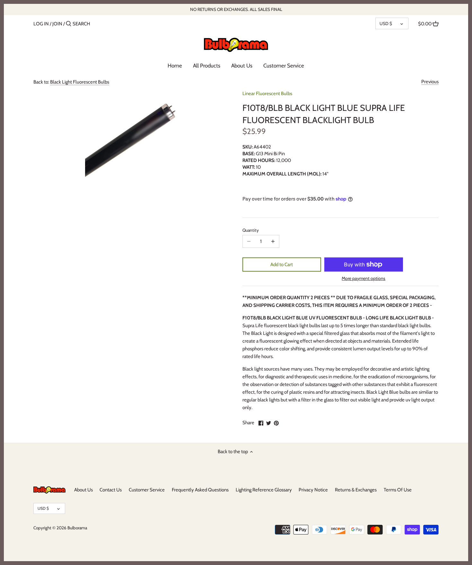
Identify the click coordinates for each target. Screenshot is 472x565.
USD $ (386, 23)
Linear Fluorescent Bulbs (267, 93)
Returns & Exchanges (356, 490)
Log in (41, 24)
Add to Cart (281, 264)
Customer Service (147, 490)
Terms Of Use (398, 490)
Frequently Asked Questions (200, 490)
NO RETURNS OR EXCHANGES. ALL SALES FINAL (236, 9)
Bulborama (77, 527)
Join (57, 24)
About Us (83, 490)
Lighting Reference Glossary (264, 490)
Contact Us (111, 490)
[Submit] (68, 24)
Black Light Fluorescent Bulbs (79, 82)
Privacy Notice (313, 490)
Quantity (250, 230)
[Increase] (273, 241)
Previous (430, 82)
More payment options (363, 278)
